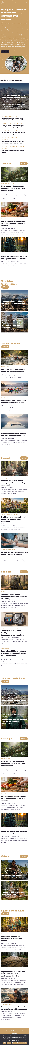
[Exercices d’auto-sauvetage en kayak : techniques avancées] (14, 357)
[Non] (27, 1039)
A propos (14, 1033)
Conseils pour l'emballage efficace (9, 628)
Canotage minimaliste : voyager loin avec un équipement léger (13, 434)
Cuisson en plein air (6, 868)
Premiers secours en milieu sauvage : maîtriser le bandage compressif (13, 126)
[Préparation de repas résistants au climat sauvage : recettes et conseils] (14, 209)
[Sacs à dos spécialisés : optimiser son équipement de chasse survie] (14, 244)
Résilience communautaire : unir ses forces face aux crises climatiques (13, 142)
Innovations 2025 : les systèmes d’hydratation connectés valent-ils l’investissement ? (14, 653)
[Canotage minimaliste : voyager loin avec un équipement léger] (14, 421)
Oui (5, 1042)
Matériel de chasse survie (7, 183)
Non (9, 1042)
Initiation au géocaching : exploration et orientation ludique (13, 133)
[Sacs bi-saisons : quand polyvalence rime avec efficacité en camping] (14, 582)
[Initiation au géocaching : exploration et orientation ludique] (14, 924)
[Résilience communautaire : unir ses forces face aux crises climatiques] (14, 505)
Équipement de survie (6, 933)
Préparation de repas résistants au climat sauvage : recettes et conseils (13, 223)
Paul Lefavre (6, 99)
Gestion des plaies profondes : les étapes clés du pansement (14, 553)
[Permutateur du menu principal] (26, 2)
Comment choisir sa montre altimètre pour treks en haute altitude (13, 303)
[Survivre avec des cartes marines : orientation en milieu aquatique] (14, 995)
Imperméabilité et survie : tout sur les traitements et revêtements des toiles (13, 973)
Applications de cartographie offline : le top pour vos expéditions (13, 325)
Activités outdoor (5, 366)
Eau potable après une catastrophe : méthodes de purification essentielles (13, 119)
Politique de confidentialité (19, 1042)
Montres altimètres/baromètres (9, 299)
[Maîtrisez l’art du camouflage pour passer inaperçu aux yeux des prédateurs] (14, 174)
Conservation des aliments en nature (11, 889)
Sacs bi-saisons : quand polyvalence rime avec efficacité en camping (14, 596)
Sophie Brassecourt (5, 261)
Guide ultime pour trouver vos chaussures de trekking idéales (14, 96)
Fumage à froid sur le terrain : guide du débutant (13, 151)
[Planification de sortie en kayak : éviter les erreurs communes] (14, 388)
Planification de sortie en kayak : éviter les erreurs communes (14, 401)
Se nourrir (3, 218)
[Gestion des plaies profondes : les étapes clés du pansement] (14, 540)
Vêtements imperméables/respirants (10, 714)
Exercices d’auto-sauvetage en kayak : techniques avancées (13, 370)
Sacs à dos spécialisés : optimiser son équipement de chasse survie (14, 257)
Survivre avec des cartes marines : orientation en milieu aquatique (14, 1008)
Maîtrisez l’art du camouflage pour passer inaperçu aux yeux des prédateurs (13, 188)
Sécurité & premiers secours (8, 478)
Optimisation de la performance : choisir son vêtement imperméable (14, 721)
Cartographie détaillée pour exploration (11, 320)
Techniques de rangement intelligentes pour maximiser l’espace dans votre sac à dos (12, 632)
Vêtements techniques (12, 695)
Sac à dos (3, 591)
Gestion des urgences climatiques (9, 514)
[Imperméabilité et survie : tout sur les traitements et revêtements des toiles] (14, 959)
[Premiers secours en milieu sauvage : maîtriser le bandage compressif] (14, 468)
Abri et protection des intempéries (9, 969)
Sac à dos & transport (6, 648)
